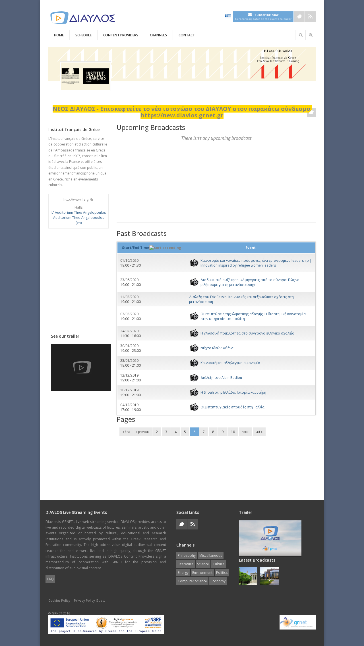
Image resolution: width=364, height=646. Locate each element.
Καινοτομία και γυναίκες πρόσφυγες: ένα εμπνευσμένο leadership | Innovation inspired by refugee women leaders (256, 263)
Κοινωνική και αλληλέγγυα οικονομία (230, 362)
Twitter (299, 16)
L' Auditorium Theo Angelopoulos (78, 212)
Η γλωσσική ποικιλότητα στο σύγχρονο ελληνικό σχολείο (247, 333)
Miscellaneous (210, 555)
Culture (218, 564)
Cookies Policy (59, 600)
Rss (310, 16)
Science (203, 564)
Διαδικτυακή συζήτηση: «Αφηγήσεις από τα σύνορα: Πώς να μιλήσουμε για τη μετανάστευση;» (249, 282)
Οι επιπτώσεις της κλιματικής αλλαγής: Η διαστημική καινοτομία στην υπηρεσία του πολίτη (253, 316)
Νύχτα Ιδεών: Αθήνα (216, 348)
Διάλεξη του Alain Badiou (221, 377)
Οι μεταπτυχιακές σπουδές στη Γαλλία (232, 407)
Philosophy (187, 555)
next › (245, 432)
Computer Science (192, 581)
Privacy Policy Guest (89, 600)
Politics (222, 572)
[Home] (82, 17)
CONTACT (187, 35)
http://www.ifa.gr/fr (78, 199)
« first (126, 432)
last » (259, 432)
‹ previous (142, 432)
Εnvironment (202, 572)
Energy (183, 572)
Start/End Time (135, 247)
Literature (185, 564)
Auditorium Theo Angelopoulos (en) (78, 220)
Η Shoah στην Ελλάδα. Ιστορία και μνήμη (233, 392)
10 (233, 431)
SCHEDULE (83, 35)
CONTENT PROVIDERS (120, 35)
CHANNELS (158, 35)
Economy (218, 581)
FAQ (50, 579)
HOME (59, 35)
